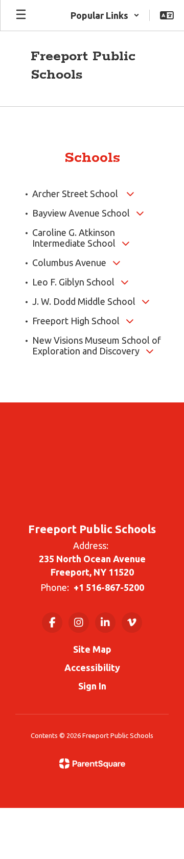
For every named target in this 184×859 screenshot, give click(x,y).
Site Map (92, 649)
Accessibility (92, 667)
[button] (105, 15)
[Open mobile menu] (21, 15)
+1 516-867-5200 (109, 587)
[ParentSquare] (92, 763)
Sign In (92, 686)
